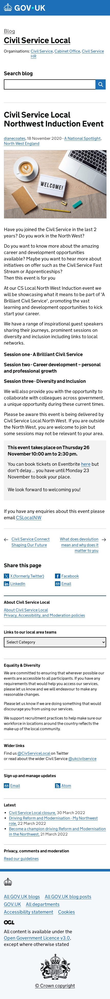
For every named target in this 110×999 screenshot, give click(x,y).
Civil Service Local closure (32, 812)
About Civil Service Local (26, 610)
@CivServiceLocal (34, 753)
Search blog (18, 73)
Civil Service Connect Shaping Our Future (31, 542)
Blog (9, 31)
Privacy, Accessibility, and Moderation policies (44, 615)
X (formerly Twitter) (27, 576)
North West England (21, 143)
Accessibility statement (28, 912)
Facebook (70, 576)
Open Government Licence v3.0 (37, 938)
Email (66, 583)
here (86, 464)
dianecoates (14, 138)
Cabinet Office (67, 51)
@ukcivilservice (82, 758)
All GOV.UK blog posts (68, 897)
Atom (66, 785)
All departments (43, 904)
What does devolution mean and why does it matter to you (79, 545)
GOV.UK (12, 904)
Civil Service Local (37, 40)
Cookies (66, 912)
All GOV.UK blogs (22, 897)
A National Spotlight (82, 138)
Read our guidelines (21, 858)
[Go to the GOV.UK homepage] (24, 7)
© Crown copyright (55, 986)
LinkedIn (17, 583)
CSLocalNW (28, 518)
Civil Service (42, 51)
